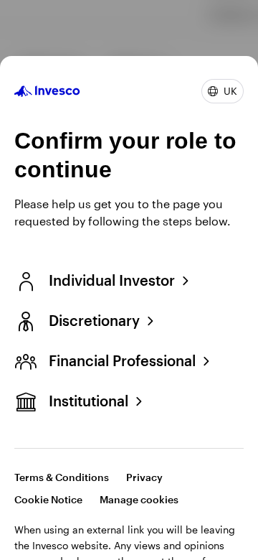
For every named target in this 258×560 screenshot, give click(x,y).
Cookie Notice (48, 499)
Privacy (144, 477)
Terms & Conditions (61, 477)
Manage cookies (139, 499)
